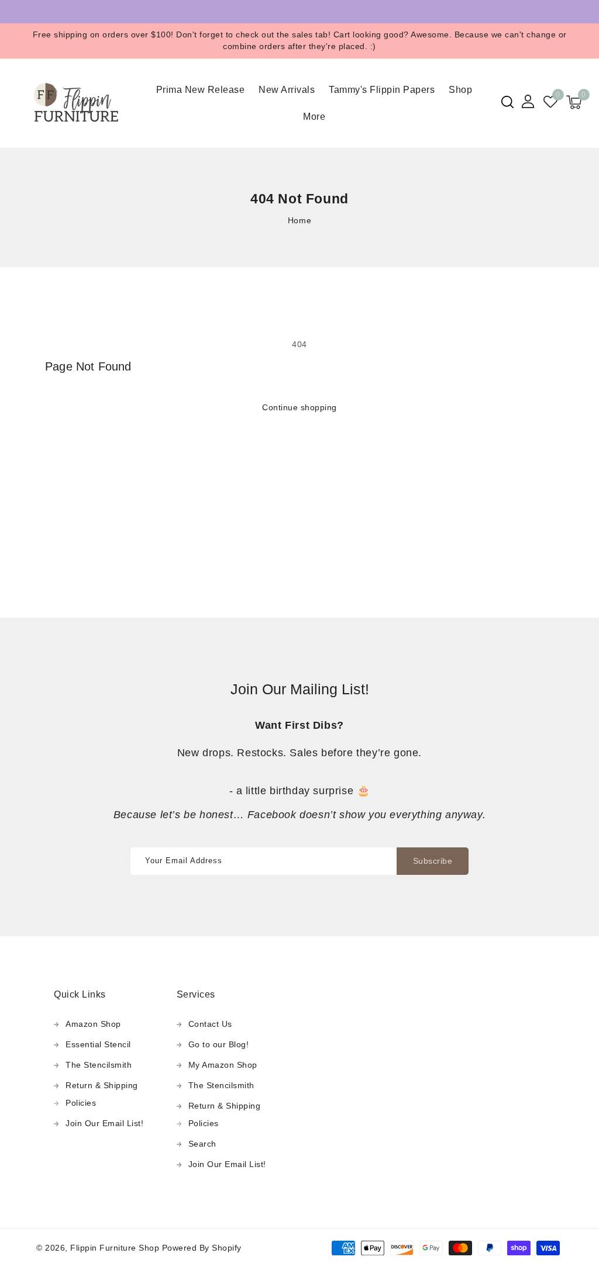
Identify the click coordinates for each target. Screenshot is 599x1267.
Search (202, 1143)
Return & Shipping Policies (102, 1094)
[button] (507, 102)
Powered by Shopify (202, 1247)
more (314, 117)
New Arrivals (287, 90)
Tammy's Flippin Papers (382, 90)
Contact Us (210, 1024)
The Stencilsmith (99, 1064)
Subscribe (433, 861)
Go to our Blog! (218, 1044)
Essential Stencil (98, 1044)
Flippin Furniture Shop (114, 1247)
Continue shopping (299, 407)
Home (299, 220)
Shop (460, 90)
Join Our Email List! (104, 1123)
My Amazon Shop (222, 1064)
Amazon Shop (93, 1024)
